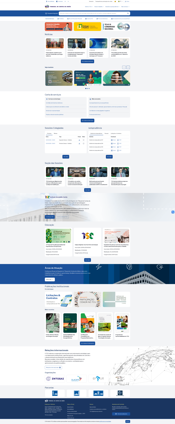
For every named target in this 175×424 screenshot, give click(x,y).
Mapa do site (70, 415)
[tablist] (52, 133)
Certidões (61, 18)
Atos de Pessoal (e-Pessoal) (75, 18)
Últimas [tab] (55, 133)
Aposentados (70, 407)
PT (120, 1)
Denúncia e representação (53, 110)
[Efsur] (98, 379)
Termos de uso (70, 417)
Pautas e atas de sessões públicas (54, 114)
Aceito (127, 421)
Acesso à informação (72, 411)
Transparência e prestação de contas (103, 1)
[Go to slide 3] (89, 88)
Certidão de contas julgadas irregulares (99, 110)
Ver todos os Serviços (87, 120)
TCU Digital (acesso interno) (96, 411)
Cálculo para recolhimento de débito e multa (57, 106)
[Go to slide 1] (85, 88)
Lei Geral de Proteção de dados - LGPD (76, 413)
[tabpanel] (66, 143)
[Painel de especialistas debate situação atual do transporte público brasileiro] (59, 78)
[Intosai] (55, 379)
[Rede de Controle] (120, 393)
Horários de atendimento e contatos (98, 409)
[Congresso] (98, 393)
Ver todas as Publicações (87, 343)
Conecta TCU (90, 18)
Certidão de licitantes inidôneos (54, 103)
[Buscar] (128, 13)
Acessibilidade (70, 409)
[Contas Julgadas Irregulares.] (116, 78)
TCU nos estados (49, 414)
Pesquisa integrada (51, 14)
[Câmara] (55, 393)
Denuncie (91, 1)
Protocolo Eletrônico (103, 18)
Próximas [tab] (49, 133)
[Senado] (77, 393)
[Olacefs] (77, 379)
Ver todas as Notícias (87, 61)
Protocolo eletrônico (94, 114)
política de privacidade (105, 421)
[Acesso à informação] (115, 1)
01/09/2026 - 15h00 (50, 143)
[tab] (96, 133)
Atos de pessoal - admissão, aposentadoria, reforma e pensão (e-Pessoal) (108, 106)
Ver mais (66, 156)
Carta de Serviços (49, 18)
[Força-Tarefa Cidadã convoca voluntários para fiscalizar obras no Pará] (87, 78)
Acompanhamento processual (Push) (121, 18)
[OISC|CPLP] (120, 379)
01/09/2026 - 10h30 (50, 140)
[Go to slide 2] (87, 88)
